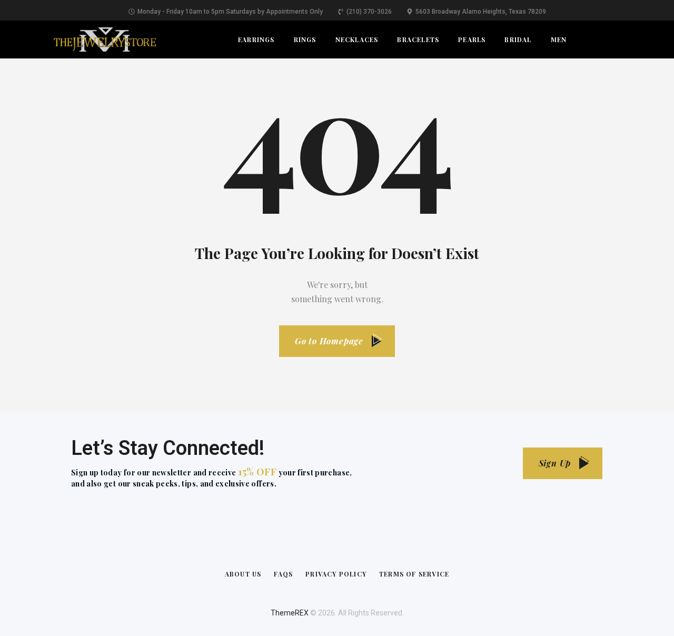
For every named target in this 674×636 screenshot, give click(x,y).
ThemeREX (290, 613)
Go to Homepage (329, 340)
